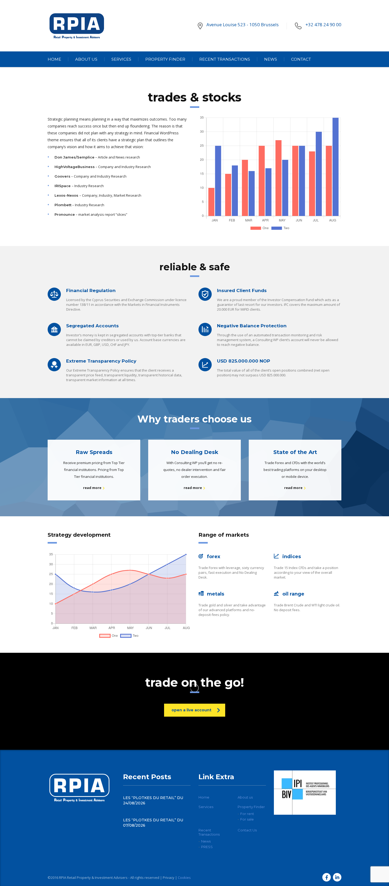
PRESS (207, 847)
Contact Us (247, 830)
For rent (247, 814)
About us (86, 59)
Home (54, 59)
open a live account (191, 710)
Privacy (168, 877)
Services (121, 59)
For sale (247, 819)
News (270, 59)
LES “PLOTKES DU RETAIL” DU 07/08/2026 (153, 823)
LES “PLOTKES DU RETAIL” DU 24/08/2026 (153, 800)
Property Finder (165, 59)
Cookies (184, 877)
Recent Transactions (224, 59)
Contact (301, 59)
